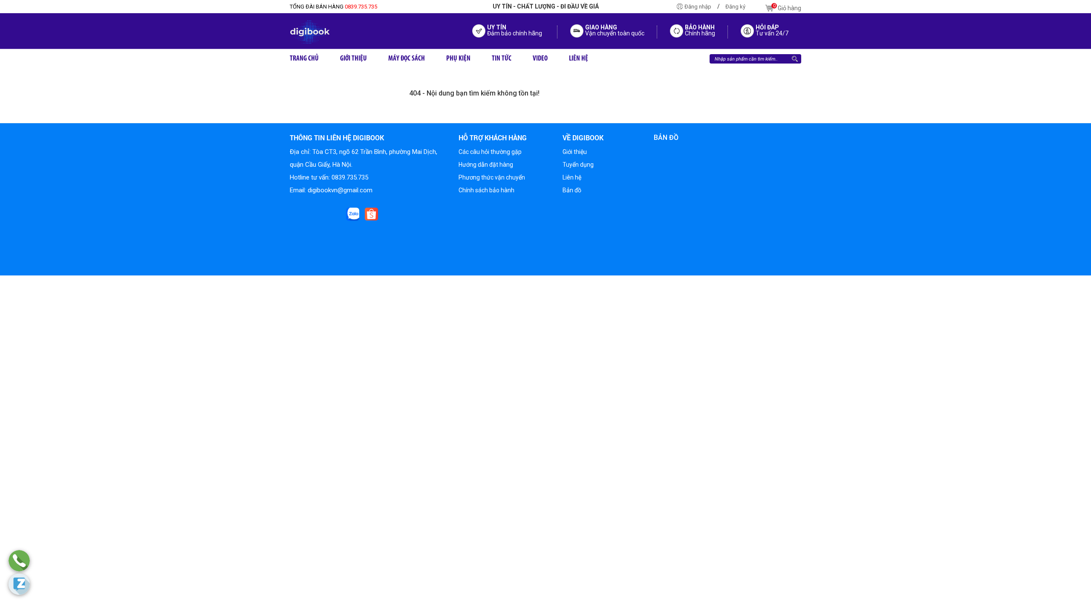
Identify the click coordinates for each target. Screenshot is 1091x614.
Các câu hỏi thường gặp (490, 151)
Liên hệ (572, 177)
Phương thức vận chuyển (492, 177)
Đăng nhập (697, 6)
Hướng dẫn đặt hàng (486, 164)
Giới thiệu (575, 151)
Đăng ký (735, 6)
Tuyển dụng (578, 164)
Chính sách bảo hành (486, 190)
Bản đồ (572, 190)
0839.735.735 (333, 6)
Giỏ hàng (787, 7)
